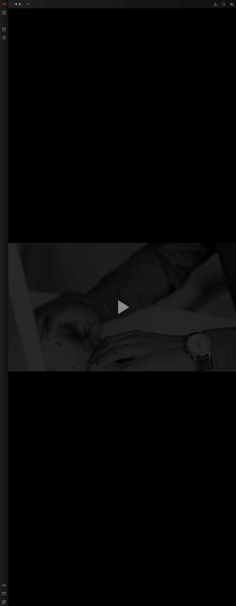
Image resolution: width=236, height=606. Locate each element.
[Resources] (215, 4)
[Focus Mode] (232, 4)
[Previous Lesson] (16, 4)
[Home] (4, 4)
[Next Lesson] (20, 4)
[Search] (223, 4)
